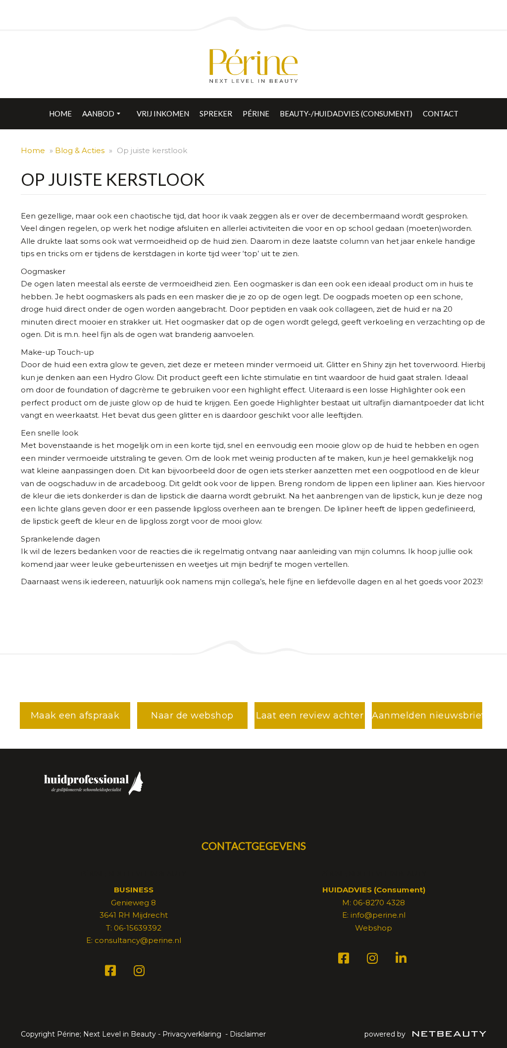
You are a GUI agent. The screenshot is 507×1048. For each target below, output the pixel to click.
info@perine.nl (378, 915)
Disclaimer (248, 1034)
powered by (385, 1034)
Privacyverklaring (191, 1034)
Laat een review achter (309, 715)
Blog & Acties (79, 150)
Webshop (373, 928)
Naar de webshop (192, 715)
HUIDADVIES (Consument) (373, 889)
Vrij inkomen (163, 113)
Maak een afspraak (75, 715)
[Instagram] (141, 972)
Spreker (216, 113)
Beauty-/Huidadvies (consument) (346, 113)
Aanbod (98, 113)
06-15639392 (137, 928)
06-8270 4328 (379, 902)
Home (60, 113)
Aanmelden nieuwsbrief (427, 715)
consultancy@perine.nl (138, 940)
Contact (440, 113)
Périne (256, 113)
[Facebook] (112, 972)
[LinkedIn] (402, 960)
